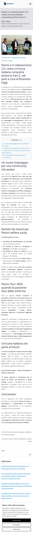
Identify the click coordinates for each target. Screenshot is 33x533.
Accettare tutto (16, 520)
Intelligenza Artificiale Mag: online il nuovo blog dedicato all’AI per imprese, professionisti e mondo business (16, 486)
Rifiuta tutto (16, 529)
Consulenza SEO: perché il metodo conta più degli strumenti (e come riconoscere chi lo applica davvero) (15, 496)
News (11, 60)
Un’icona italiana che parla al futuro (14, 155)
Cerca (3, 450)
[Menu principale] (30, 4)
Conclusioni (6, 157)
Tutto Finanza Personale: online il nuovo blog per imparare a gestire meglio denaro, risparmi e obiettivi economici (16, 476)
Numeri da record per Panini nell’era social (16, 148)
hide (20, 140)
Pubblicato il (19, 57)
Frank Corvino (7, 57)
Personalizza (16, 525)
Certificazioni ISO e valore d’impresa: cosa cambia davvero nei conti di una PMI (15, 467)
